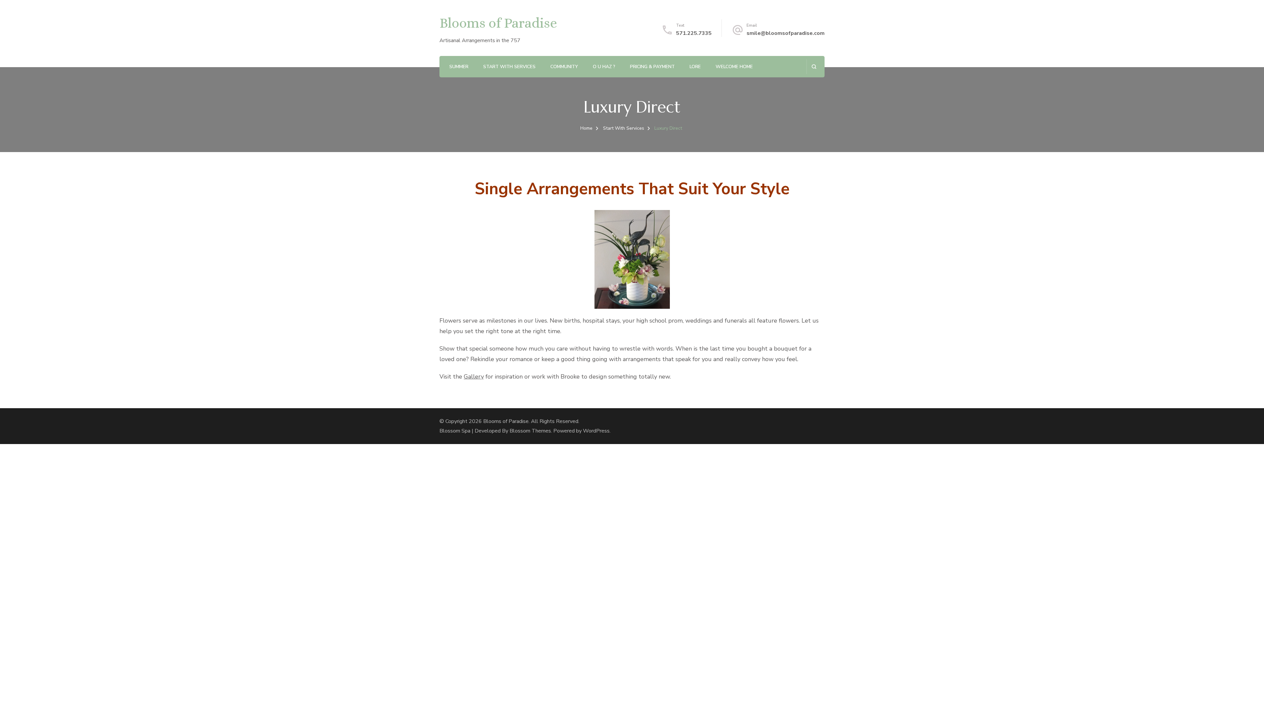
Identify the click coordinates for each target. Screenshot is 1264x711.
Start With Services (509, 67)
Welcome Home (734, 67)
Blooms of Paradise (498, 23)
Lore (695, 67)
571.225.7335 (694, 33)
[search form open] (813, 66)
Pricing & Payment (652, 67)
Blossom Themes (530, 430)
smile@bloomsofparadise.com (786, 33)
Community (564, 67)
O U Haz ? (604, 67)
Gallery (474, 377)
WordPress (596, 430)
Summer (458, 67)
